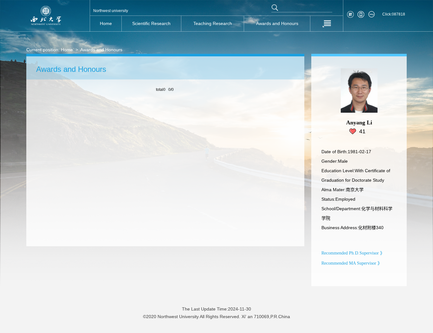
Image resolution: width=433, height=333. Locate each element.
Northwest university (110, 11)
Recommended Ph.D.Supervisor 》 (353, 253)
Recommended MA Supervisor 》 (351, 263)
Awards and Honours (101, 49)
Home (67, 49)
